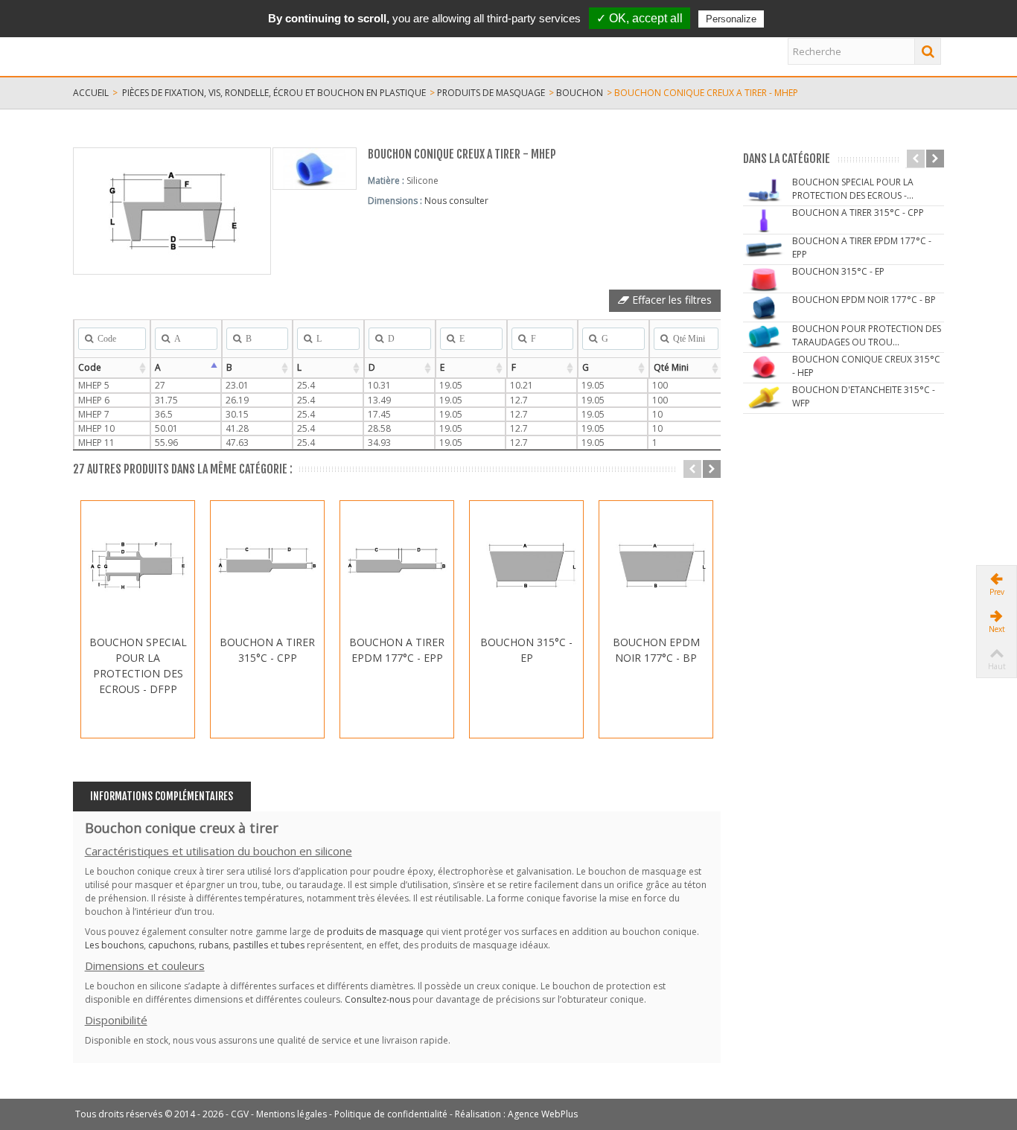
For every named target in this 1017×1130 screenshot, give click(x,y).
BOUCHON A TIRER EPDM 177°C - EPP (396, 650)
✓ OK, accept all (639, 18)
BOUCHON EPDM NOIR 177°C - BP (656, 650)
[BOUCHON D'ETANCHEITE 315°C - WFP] (764, 397)
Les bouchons (114, 945)
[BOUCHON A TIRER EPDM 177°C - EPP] (396, 565)
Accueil (91, 92)
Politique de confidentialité (390, 1114)
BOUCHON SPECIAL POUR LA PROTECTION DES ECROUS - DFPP (138, 665)
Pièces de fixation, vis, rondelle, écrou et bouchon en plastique (274, 92)
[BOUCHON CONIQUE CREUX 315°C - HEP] (764, 366)
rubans (214, 945)
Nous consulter (456, 200)
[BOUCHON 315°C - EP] (526, 565)
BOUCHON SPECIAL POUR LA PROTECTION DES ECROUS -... (853, 189)
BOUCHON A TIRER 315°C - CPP (267, 650)
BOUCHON (579, 92)
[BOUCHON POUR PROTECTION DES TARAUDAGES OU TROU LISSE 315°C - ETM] (764, 336)
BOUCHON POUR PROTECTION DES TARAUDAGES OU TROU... (866, 335)
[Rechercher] (927, 51)
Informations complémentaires (161, 796)
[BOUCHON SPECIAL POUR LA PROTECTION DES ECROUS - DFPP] (137, 565)
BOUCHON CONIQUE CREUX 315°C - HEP (866, 366)
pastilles (250, 945)
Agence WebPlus (543, 1114)
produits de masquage (491, 92)
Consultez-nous (377, 999)
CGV (240, 1114)
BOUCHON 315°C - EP (526, 650)
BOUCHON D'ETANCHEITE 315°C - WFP (863, 396)
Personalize (731, 19)
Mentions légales (291, 1114)
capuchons (171, 945)
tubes (293, 945)
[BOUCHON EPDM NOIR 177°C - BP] (655, 565)
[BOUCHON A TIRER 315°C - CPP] (267, 565)
